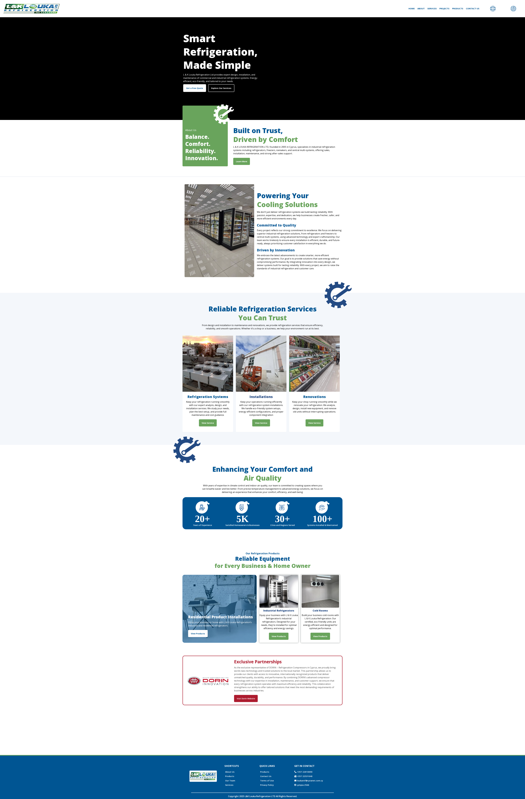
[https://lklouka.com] (31, 8)
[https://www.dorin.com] (208, 680)
